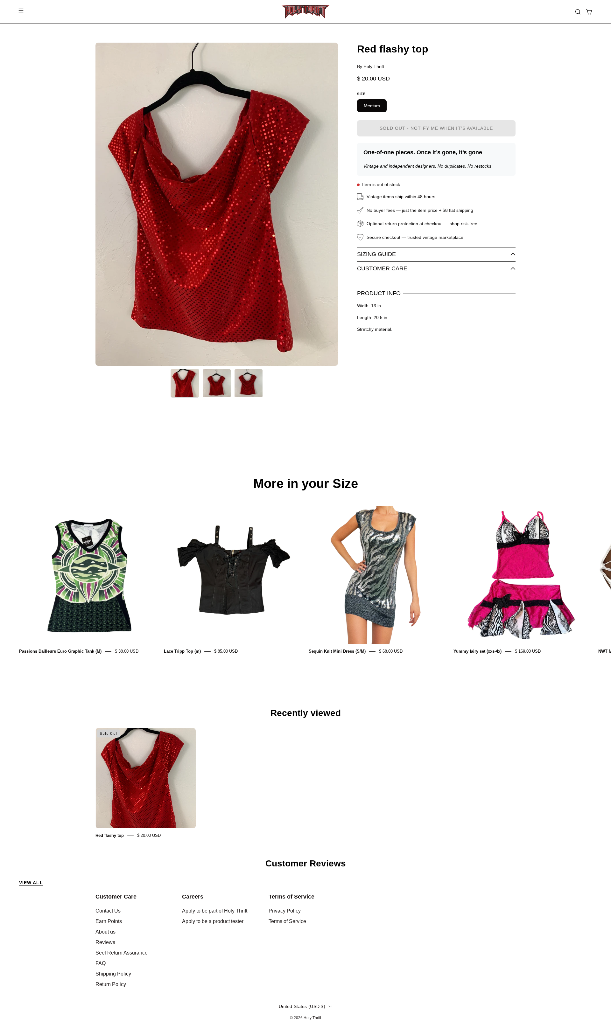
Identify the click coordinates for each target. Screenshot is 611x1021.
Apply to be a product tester (212, 921)
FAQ (100, 963)
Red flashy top (109, 835)
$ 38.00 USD (126, 651)
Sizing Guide (376, 254)
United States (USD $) (302, 1006)
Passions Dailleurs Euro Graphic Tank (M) (60, 651)
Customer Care (382, 268)
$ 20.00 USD (149, 835)
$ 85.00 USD (226, 651)
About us (105, 931)
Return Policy (110, 984)
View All (31, 882)
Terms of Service (291, 896)
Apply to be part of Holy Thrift (214, 910)
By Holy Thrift (370, 66)
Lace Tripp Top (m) (182, 651)
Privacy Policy (285, 910)
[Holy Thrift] (305, 12)
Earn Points (108, 921)
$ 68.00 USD (391, 651)
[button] (578, 11)
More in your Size (305, 483)
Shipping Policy (113, 973)
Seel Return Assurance (121, 952)
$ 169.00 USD (528, 651)
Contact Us (108, 910)
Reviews (105, 942)
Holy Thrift (312, 1018)
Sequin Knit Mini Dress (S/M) (337, 651)
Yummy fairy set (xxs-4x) (477, 651)
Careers (192, 896)
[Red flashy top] (185, 383)
